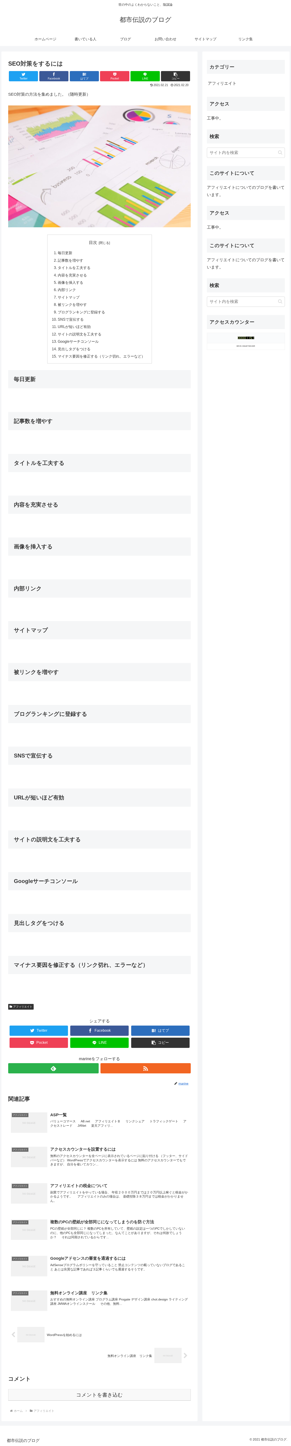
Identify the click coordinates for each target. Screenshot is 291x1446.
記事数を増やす (70, 260)
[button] (280, 152)
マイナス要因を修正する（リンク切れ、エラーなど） (101, 356)
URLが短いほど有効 (74, 327)
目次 (93, 242)
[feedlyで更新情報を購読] (53, 1068)
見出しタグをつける (74, 349)
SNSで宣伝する (71, 319)
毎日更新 (65, 253)
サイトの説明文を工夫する (79, 334)
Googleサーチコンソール (78, 341)
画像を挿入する (70, 282)
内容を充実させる (72, 275)
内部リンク (67, 290)
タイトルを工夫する (74, 268)
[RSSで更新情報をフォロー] (145, 1068)
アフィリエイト (22, 1006)
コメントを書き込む (99, 1395)
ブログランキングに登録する (81, 312)
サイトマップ (69, 297)
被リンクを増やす (72, 304)
